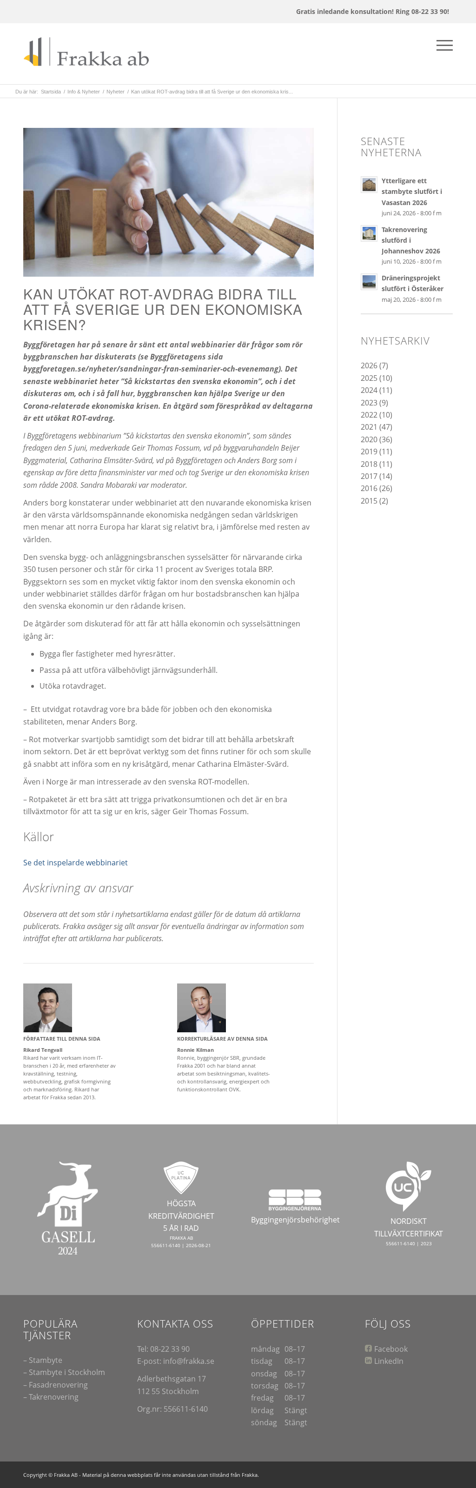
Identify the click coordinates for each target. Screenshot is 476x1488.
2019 (369, 451)
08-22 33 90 (170, 1349)
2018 (369, 464)
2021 (369, 427)
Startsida (51, 91)
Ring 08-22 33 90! (422, 11)
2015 (369, 501)
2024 (369, 390)
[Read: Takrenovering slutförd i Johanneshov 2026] (369, 233)
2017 (369, 476)
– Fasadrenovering (55, 1385)
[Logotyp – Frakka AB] (89, 53)
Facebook (391, 1349)
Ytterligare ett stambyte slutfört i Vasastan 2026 (412, 191)
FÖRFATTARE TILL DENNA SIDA (61, 1038)
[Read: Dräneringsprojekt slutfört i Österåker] (369, 281)
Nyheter (115, 91)
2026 (369, 365)
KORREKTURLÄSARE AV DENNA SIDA (222, 1038)
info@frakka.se (188, 1361)
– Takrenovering (51, 1397)
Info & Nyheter (83, 91)
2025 (369, 378)
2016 (369, 488)
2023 (369, 403)
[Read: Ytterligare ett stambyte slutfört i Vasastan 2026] (369, 184)
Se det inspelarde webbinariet (76, 862)
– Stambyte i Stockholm (64, 1372)
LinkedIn (388, 1361)
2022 (369, 415)
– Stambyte (42, 1360)
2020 (369, 439)
